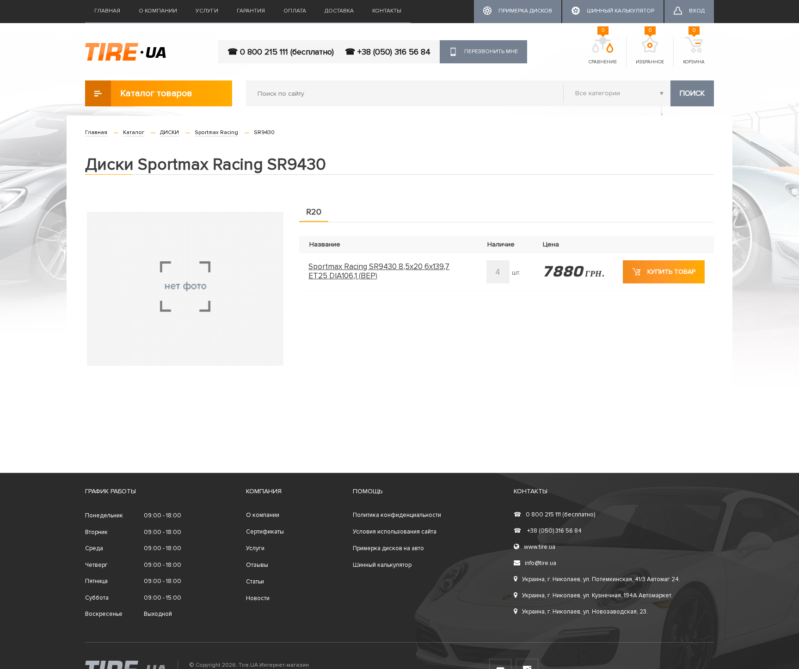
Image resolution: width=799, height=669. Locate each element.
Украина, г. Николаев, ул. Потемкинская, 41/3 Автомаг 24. (601, 579)
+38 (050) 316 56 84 (548, 530)
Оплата (294, 10)
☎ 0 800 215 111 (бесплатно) (280, 52)
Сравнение (603, 51)
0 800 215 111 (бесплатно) (554, 514)
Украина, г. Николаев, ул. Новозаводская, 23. (585, 611)
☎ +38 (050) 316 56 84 (387, 52)
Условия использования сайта (394, 531)
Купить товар (671, 272)
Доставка (339, 10)
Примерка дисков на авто (388, 548)
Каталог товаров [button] (156, 93)
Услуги (207, 10)
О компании (158, 10)
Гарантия (251, 10)
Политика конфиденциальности (397, 515)
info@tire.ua (540, 563)
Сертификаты (265, 531)
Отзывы (257, 565)
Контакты (386, 10)
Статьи (255, 581)
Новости (258, 598)
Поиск (692, 93)
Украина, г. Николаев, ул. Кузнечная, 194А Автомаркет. (597, 595)
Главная (107, 10)
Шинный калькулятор (382, 565)
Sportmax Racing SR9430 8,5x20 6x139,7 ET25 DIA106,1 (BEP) (378, 271)
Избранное (650, 51)
